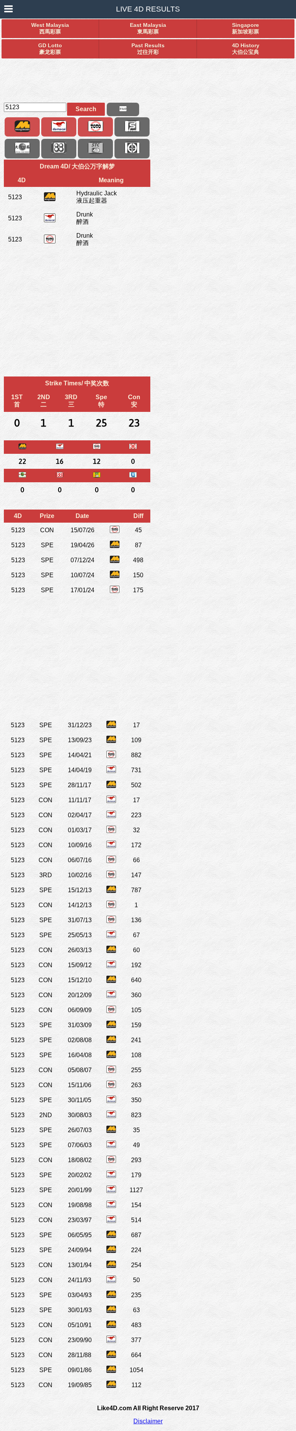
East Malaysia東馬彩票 (148, 28)
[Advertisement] (148, 77)
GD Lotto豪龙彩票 (50, 48)
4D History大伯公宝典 (245, 48)
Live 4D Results (148, 9)
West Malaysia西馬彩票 (50, 28)
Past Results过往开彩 (148, 48)
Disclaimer (148, 1421)
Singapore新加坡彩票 (245, 28)
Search (86, 109)
